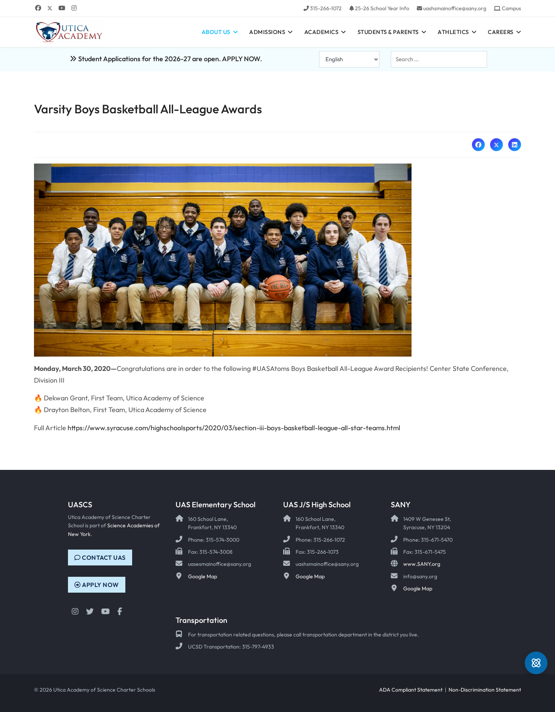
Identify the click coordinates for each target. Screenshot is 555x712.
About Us (216, 32)
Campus (511, 8)
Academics (321, 32)
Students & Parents (388, 32)
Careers (500, 32)
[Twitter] (49, 8)
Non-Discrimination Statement (485, 689)
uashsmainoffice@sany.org (454, 8)
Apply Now (100, 584)
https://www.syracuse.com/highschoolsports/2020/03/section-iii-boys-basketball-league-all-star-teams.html (234, 427)
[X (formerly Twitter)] (496, 144)
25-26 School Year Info (382, 8)
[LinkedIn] (514, 144)
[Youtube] (62, 8)
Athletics (453, 32)
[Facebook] (38, 8)
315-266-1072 (326, 8)
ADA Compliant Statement (410, 689)
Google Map (202, 576)
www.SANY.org (421, 564)
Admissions (267, 32)
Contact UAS (103, 557)
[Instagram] (74, 8)
